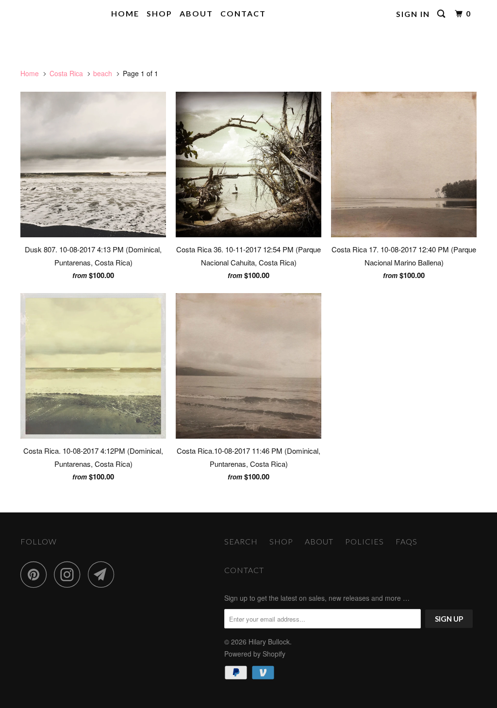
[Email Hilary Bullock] (104, 574)
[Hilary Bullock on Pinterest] (36, 574)
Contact (243, 13)
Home (125, 13)
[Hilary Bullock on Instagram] (70, 574)
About (196, 13)
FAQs (406, 541)
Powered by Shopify (254, 654)
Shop (159, 13)
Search (241, 541)
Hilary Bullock (56, 14)
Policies (364, 541)
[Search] (442, 14)
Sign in (413, 13)
